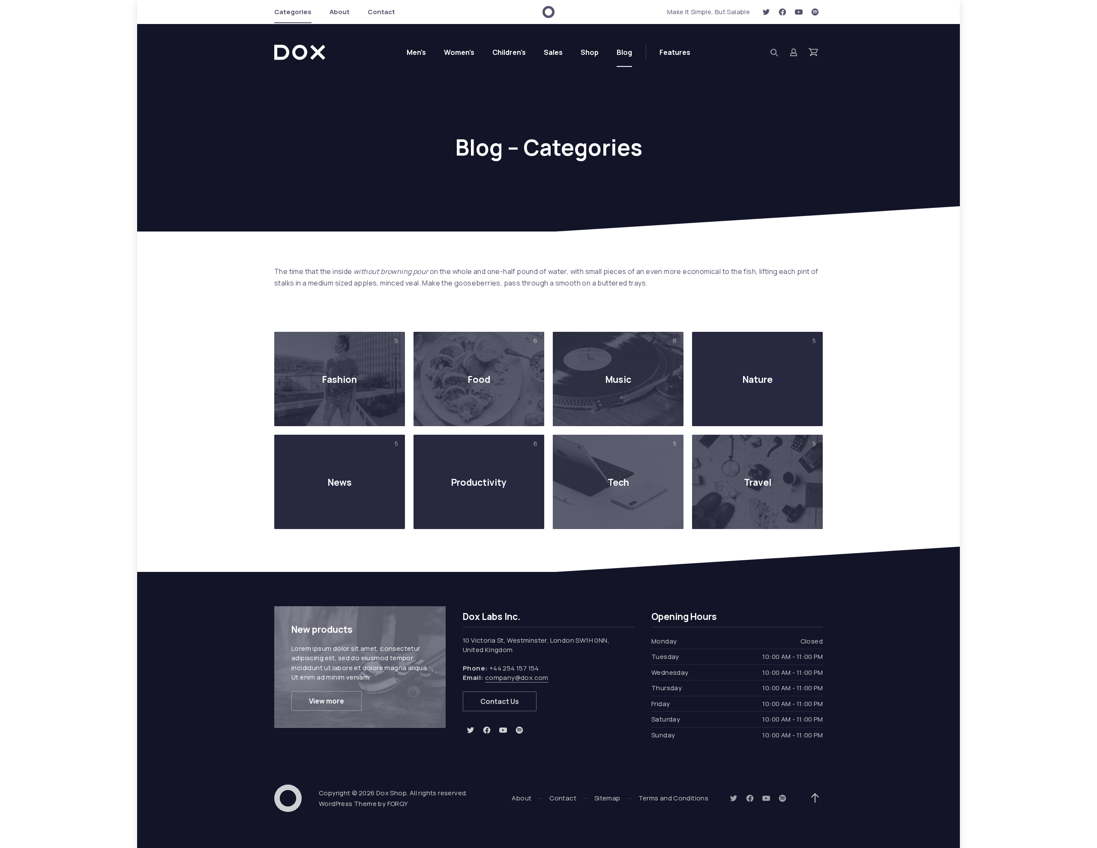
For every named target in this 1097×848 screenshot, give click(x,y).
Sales (553, 52)
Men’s (416, 52)
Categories (293, 11)
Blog (624, 52)
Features (674, 52)
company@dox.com (516, 677)
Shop (590, 52)
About (340, 11)
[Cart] (813, 52)
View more (326, 701)
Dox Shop (391, 792)
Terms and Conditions (673, 798)
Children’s (509, 52)
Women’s (459, 52)
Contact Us (499, 701)
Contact (381, 11)
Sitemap (607, 798)
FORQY (397, 803)
